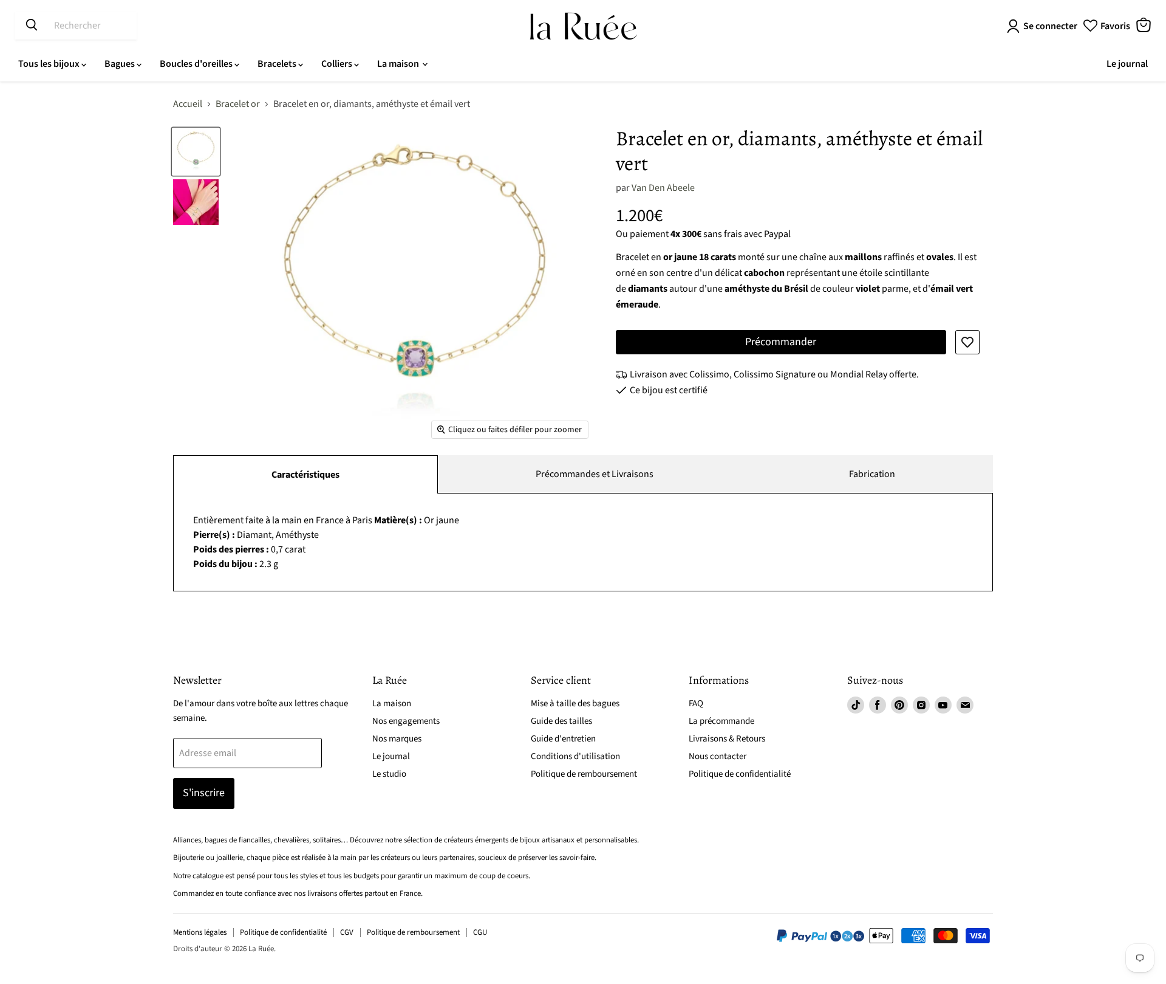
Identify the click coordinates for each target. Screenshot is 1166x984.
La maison (399, 64)
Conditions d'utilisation (575, 756)
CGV (346, 932)
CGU (480, 932)
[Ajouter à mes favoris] (967, 342)
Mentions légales (200, 932)
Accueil (187, 103)
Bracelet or (238, 103)
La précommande (721, 721)
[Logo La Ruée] (583, 26)
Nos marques (396, 738)
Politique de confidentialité (740, 774)
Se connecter (1050, 26)
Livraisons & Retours (727, 738)
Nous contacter (717, 756)
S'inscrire (204, 792)
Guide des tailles (561, 721)
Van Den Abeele (663, 187)
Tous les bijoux (49, 64)
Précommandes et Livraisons (594, 474)
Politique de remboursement (584, 774)
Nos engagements (406, 721)
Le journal (1127, 64)
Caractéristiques (305, 474)
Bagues (120, 64)
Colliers (337, 64)
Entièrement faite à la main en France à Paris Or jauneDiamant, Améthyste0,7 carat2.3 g (326, 542)
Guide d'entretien (563, 738)
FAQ (696, 703)
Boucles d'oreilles (197, 64)
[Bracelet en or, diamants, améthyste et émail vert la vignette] (196, 152)
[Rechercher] (31, 26)
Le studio (389, 774)
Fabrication (872, 474)
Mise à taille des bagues (575, 703)
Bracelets (277, 64)
